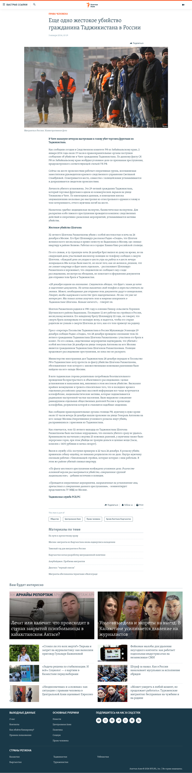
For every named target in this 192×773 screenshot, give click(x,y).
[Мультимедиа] (183, 5)
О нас (12, 719)
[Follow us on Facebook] (112, 720)
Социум (57, 735)
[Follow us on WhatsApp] (125, 720)
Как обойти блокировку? (21, 730)
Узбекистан (103, 757)
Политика (58, 730)
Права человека (58, 14)
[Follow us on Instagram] (105, 720)
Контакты (14, 724)
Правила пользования (20, 735)
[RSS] (138, 720)
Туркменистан (60, 762)
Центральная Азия (62, 724)
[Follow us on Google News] (132, 720)
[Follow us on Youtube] (98, 720)
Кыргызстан (15, 762)
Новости (57, 719)
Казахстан (14, 757)
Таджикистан (60, 757)
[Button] (136, 43)
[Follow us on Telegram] (118, 720)
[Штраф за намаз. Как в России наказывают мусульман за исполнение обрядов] (112, 673)
